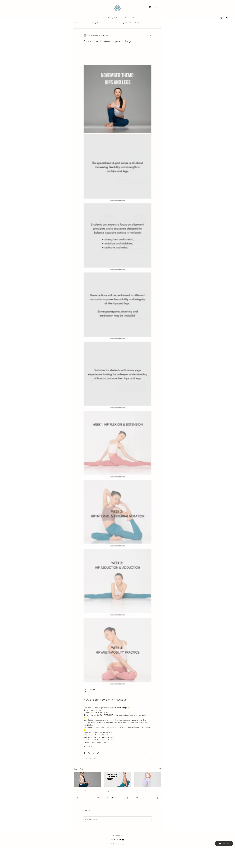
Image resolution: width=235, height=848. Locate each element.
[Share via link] (98, 753)
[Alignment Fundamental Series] (117, 779)
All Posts (76, 23)
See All (159, 769)
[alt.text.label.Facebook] (224, 18)
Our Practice (139, 23)
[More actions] (150, 35)
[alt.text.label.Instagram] (221, 18)
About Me (86, 23)
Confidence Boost (82, 790)
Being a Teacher (109, 23)
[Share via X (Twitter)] (89, 753)
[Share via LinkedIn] (93, 753)
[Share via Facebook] (84, 753)
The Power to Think (142, 790)
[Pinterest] (123, 840)
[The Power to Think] (147, 779)
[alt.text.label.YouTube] (227, 18)
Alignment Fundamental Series (116, 790)
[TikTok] (117, 840)
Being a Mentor (96, 23)
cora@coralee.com (117, 835)
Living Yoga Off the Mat (125, 23)
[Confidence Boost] (87, 779)
